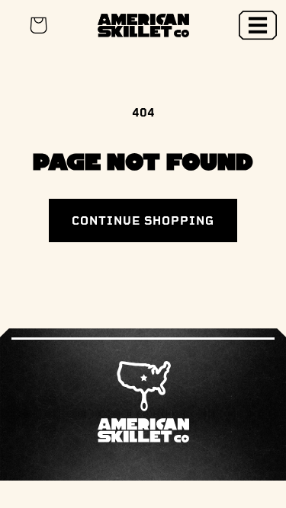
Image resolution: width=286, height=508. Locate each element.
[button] (258, 25)
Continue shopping (143, 221)
